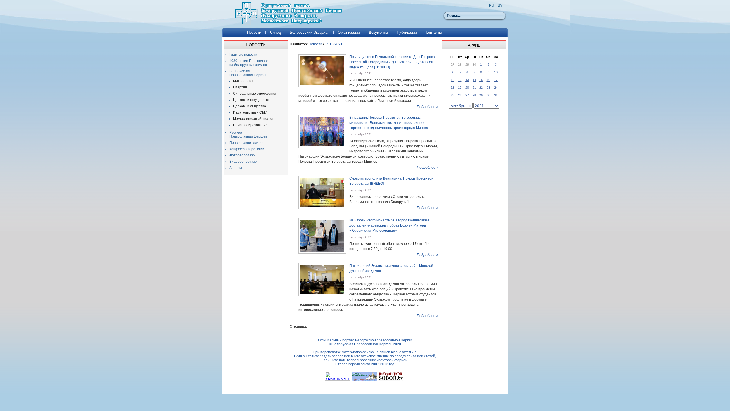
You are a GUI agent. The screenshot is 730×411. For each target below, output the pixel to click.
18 (452, 87)
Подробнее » (427, 107)
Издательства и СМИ (250, 112)
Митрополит (243, 81)
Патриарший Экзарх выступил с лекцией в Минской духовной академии (391, 268)
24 (496, 87)
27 (467, 95)
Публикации (407, 32)
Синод (275, 32)
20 (467, 87)
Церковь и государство (251, 100)
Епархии (240, 87)
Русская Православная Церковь (248, 134)
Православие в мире (246, 143)
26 (459, 95)
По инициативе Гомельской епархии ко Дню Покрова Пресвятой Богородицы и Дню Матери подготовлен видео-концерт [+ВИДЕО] (392, 62)
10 (496, 72)
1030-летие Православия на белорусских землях (250, 63)
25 (452, 95)
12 (459, 80)
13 (467, 80)
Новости (254, 32)
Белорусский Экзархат (309, 32)
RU (491, 5)
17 (496, 80)
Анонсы (235, 168)
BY (500, 5)
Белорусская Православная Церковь (248, 73)
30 (488, 95)
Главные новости (243, 55)
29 (481, 95)
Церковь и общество (249, 106)
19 (459, 87)
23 (488, 87)
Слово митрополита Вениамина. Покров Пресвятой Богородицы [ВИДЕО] (391, 181)
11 (452, 80)
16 (488, 80)
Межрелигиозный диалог (253, 119)
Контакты (434, 32)
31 (496, 95)
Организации (349, 32)
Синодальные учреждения (254, 94)
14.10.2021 (333, 44)
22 (481, 87)
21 (474, 87)
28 (474, 95)
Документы (378, 32)
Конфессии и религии (246, 149)
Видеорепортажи (243, 162)
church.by (387, 352)
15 (481, 80)
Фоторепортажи (242, 155)
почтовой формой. (393, 360)
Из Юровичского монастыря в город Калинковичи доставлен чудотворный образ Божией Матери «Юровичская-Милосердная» (389, 225)
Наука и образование (250, 125)
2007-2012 (379, 364)
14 (474, 80)
